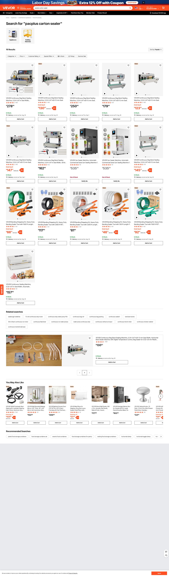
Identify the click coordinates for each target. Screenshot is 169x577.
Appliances (14, 17)
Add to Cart (20, 119)
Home (7, 17)
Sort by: (152, 49)
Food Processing (37, 17)
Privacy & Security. (73, 573)
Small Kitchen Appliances (24, 17)
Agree (159, 573)
